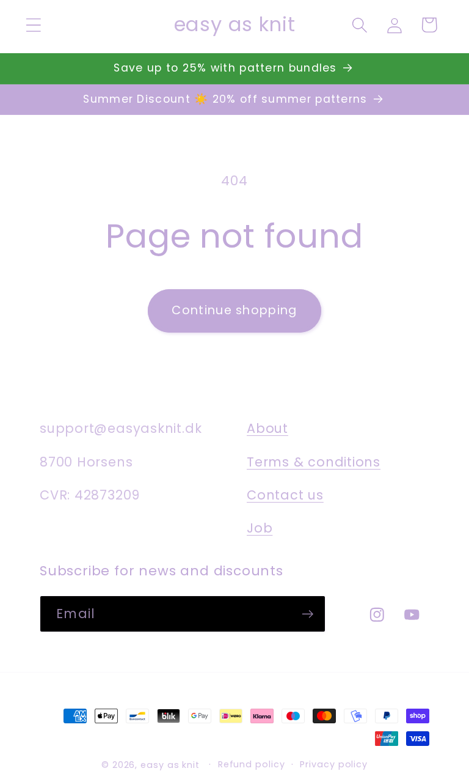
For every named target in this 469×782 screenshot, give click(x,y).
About (267, 428)
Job (259, 528)
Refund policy (251, 764)
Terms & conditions (313, 462)
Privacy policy (334, 764)
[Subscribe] (307, 614)
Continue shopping (234, 310)
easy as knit (170, 765)
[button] (33, 24)
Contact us (285, 495)
